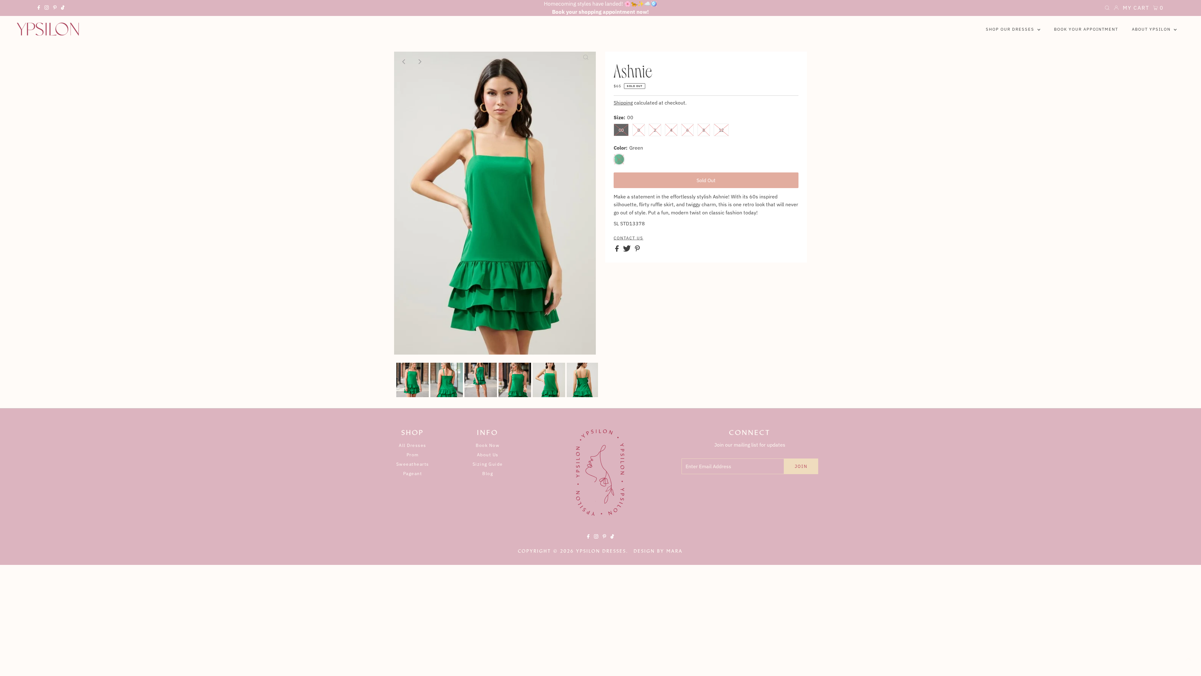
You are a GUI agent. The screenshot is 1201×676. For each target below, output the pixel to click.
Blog (487, 473)
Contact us (628, 238)
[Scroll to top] (1188, 663)
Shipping (623, 103)
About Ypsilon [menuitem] (1152, 29)
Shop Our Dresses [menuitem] (1011, 29)
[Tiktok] (62, 8)
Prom (413, 455)
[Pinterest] (55, 8)
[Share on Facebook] (617, 250)
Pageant (412, 473)
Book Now (487, 445)
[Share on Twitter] (627, 250)
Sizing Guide (488, 464)
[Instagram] (46, 8)
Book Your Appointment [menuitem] (1086, 29)
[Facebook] (39, 8)
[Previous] (404, 62)
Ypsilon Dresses (601, 551)
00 (621, 130)
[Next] (419, 62)
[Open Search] (1107, 8)
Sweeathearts (412, 464)
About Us (488, 455)
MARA (674, 551)
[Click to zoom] (586, 62)
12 (721, 130)
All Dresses (412, 445)
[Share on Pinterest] (637, 250)
